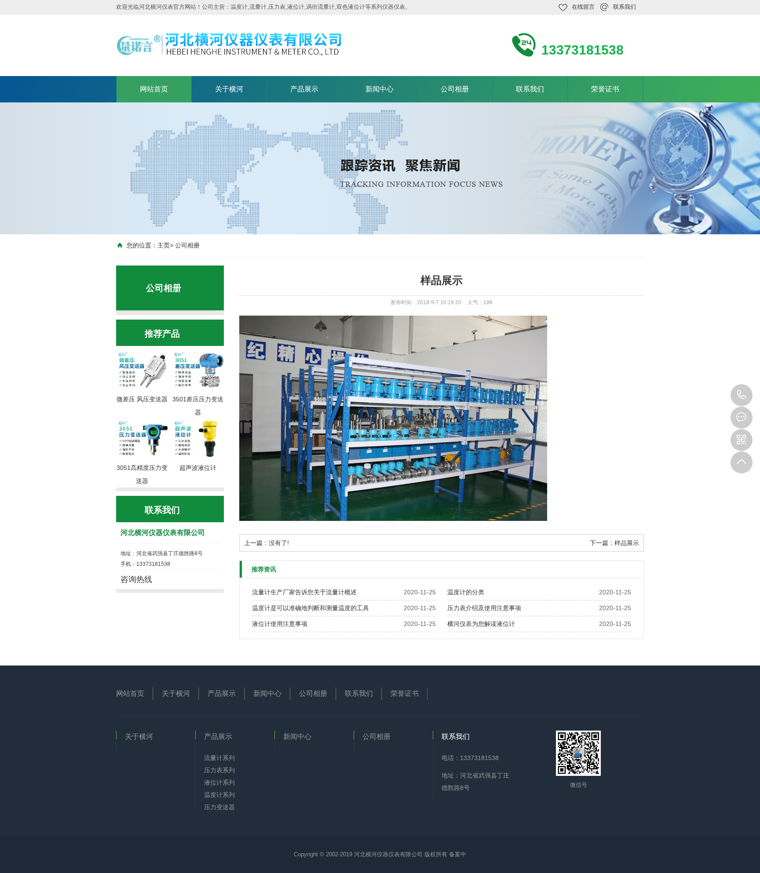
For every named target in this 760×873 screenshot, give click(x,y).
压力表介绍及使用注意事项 (484, 607)
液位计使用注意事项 (279, 623)
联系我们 (624, 7)
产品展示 (304, 89)
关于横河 (229, 89)
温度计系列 (219, 794)
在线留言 (583, 7)
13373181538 (742, 395)
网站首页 (154, 89)
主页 (163, 245)
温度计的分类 (465, 592)
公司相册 (455, 89)
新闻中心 (379, 89)
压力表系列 (219, 770)
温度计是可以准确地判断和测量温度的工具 (310, 607)
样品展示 (626, 542)
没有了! (279, 542)
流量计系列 (219, 757)
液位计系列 (219, 782)
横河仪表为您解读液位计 (481, 623)
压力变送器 (219, 807)
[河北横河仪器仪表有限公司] (235, 44)
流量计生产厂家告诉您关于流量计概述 (304, 592)
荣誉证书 (605, 89)
